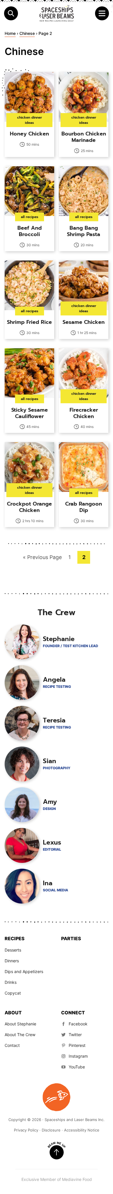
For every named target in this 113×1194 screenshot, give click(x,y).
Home (10, 33)
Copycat (13, 992)
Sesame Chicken (84, 322)
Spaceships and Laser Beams (56, 13)
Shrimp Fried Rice (29, 322)
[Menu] (102, 13)
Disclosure (51, 1130)
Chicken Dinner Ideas (29, 120)
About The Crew (20, 1034)
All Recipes (29, 216)
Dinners (12, 960)
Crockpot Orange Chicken (29, 507)
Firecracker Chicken (84, 413)
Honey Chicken (29, 134)
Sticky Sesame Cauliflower (29, 413)
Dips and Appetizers (24, 971)
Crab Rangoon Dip (83, 507)
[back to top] (56, 1151)
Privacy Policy (26, 1130)
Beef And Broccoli (29, 231)
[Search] (11, 13)
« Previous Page (42, 559)
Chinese (27, 33)
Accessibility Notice (81, 1130)
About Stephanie (20, 1023)
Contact (12, 1045)
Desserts (13, 949)
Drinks (11, 982)
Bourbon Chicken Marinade (83, 137)
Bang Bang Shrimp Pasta (83, 231)
